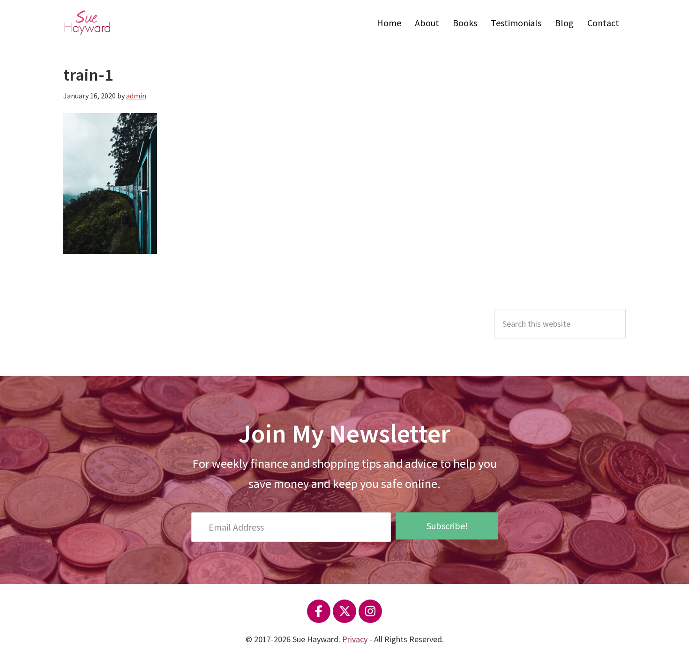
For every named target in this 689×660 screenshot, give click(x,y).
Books (465, 23)
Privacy (354, 639)
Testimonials (516, 23)
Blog (564, 23)
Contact (603, 23)
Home (389, 23)
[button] (447, 526)
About (427, 23)
